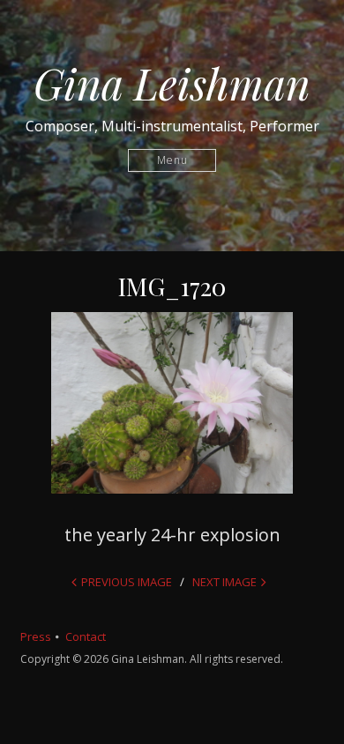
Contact (85, 636)
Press (35, 636)
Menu (172, 160)
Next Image (224, 582)
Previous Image (126, 582)
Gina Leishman (172, 83)
